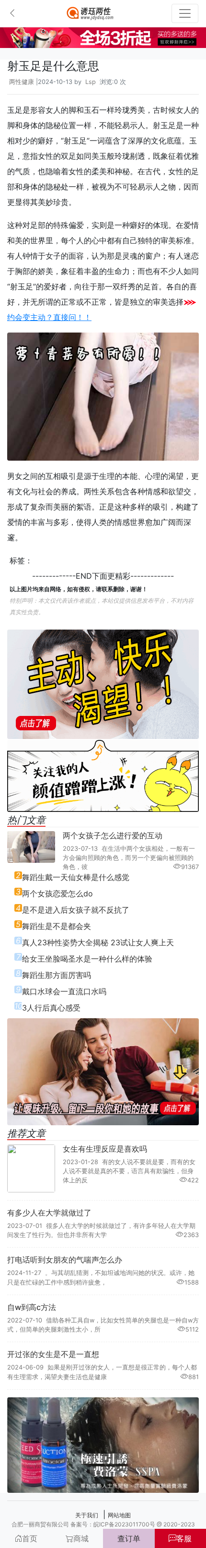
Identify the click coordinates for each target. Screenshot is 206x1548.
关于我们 (86, 1515)
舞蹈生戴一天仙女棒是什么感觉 (75, 877)
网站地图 (119, 1515)
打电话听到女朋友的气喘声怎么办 (64, 1259)
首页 (29, 1538)
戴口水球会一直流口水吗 (64, 991)
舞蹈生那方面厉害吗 (56, 975)
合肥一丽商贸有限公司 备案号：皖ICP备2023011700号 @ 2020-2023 (103, 1524)
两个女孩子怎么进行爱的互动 (112, 835)
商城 (81, 1538)
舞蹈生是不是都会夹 (56, 926)
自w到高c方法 (31, 1307)
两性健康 (21, 81)
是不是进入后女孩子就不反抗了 (75, 910)
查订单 (128, 1538)
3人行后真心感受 (51, 1007)
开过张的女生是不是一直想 (53, 1354)
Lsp (90, 81)
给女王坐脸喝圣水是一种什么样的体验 (87, 959)
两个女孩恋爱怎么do (57, 893)
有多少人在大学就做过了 (49, 1212)
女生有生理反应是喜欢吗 (105, 1149)
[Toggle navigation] (185, 13)
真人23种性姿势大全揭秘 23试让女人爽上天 (98, 942)
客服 (184, 1538)
